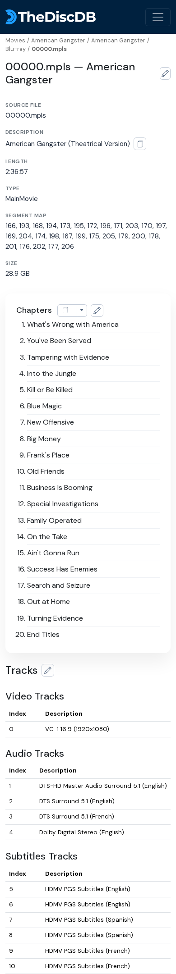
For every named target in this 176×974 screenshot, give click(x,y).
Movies (15, 40)
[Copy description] (140, 143)
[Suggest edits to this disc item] (165, 73)
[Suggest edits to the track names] (48, 670)
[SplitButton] (67, 310)
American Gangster (58, 40)
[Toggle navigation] (158, 17)
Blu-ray (15, 49)
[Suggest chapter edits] (97, 310)
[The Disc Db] (50, 17)
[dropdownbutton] (82, 310)
